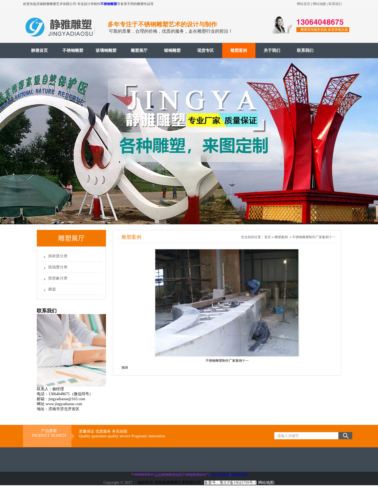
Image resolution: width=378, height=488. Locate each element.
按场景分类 (58, 267)
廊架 (52, 289)
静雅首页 (39, 50)
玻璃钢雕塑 (106, 50)
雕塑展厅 (139, 50)
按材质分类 (58, 256)
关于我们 (272, 50)
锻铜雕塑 (172, 50)
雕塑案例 (239, 50)
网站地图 (319, 4)
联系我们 (335, 4)
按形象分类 (58, 278)
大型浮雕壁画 (220, 475)
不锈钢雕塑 (108, 4)
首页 (267, 237)
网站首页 (303, 4)
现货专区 (205, 50)
